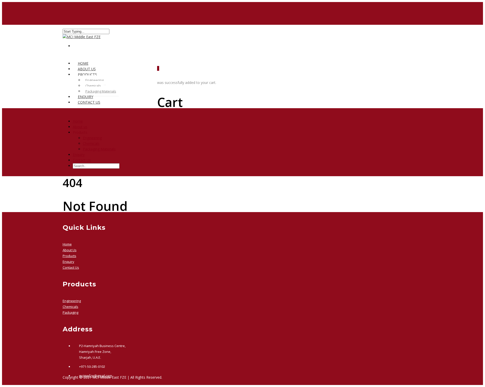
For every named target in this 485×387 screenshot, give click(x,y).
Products (69, 256)
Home (78, 121)
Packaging (70, 312)
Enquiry (79, 154)
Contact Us (89, 102)
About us (80, 126)
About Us (70, 250)
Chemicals (93, 85)
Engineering (94, 80)
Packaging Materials (100, 91)
